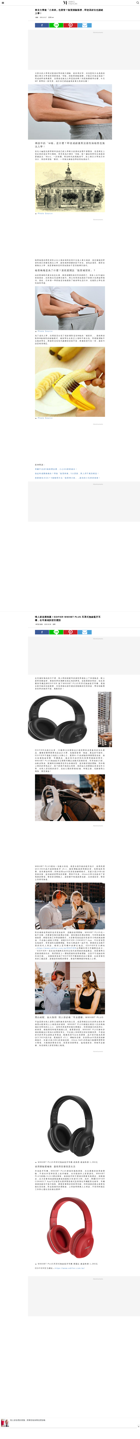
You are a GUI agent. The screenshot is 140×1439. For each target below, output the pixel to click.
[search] (137, 2)
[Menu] (3, 3)
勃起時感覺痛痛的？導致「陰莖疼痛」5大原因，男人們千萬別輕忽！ (67, 473)
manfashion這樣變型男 (70, 3)
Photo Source (45, 213)
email (85, 25)
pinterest (70, 25)
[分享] (42, 25)
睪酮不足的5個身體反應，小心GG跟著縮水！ (56, 469)
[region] (98, 50)
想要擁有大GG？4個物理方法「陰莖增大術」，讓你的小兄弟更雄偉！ (68, 478)
